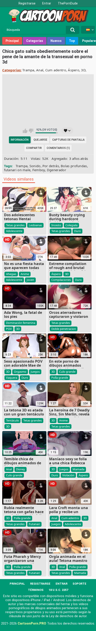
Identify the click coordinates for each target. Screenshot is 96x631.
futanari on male (17, 170)
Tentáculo (12, 420)
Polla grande (59, 378)
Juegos (35, 372)
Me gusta (25, 131)
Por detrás (50, 166)
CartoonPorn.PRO (32, 623)
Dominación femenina (20, 323)
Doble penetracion (63, 329)
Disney (20, 469)
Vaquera (11, 378)
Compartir (34, 148)
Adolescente (14, 231)
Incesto (56, 225)
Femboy (38, 170)
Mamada (78, 469)
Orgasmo (20, 372)
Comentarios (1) (58, 148)
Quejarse (40, 139)
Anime (25, 274)
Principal (12, 41)
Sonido (35, 166)
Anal (39, 70)
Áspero (73, 70)
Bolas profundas (74, 166)
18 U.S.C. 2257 (58, 590)
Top (72, 41)
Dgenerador (56, 170)
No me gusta (31, 131)
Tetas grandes (15, 225)
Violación (68, 475)
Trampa (28, 70)
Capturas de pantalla (68, 139)
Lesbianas (35, 225)
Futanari (34, 524)
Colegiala (71, 225)
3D (83, 70)
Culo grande (67, 372)
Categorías (34, 41)
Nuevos (56, 41)
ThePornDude (68, 3)
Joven (30, 280)
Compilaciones (61, 280)
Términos (36, 590)
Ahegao (11, 274)
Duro (77, 231)
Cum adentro (55, 70)
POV (9, 329)
